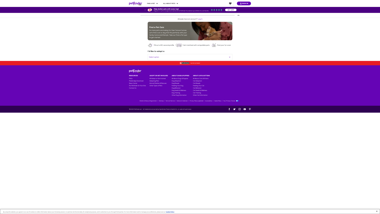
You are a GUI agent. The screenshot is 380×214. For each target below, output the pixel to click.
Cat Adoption (197, 81)
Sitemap (161, 101)
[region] (190, 211)
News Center (133, 83)
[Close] (377, 211)
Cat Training (197, 93)
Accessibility (208, 101)
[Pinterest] (250, 109)
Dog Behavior (176, 88)
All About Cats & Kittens (201, 78)
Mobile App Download (136, 81)
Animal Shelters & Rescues (158, 83)
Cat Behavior (197, 88)
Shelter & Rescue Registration (148, 101)
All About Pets (169, 3)
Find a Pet (151, 3)
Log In (200, 19)
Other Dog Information (179, 95)
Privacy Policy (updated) (196, 101)
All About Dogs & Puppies (180, 78)
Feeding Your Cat (198, 85)
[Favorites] (230, 3)
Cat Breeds (196, 83)
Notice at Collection (182, 101)
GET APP (231, 10)
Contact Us (132, 88)
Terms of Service (170, 101)
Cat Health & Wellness (200, 90)
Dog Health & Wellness (179, 90)
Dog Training (176, 93)
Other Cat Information (200, 95)
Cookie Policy (217, 101)
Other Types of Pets (156, 85)
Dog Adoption (176, 81)
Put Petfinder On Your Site (137, 85)
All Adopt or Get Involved (158, 78)
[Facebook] (229, 109)
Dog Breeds (175, 83)
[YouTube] (245, 109)
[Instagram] (239, 109)
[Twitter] (234, 109)
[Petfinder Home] (135, 3)
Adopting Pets (154, 81)
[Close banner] (145, 9)
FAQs (131, 78)
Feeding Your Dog (177, 85)
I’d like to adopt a (156, 51)
